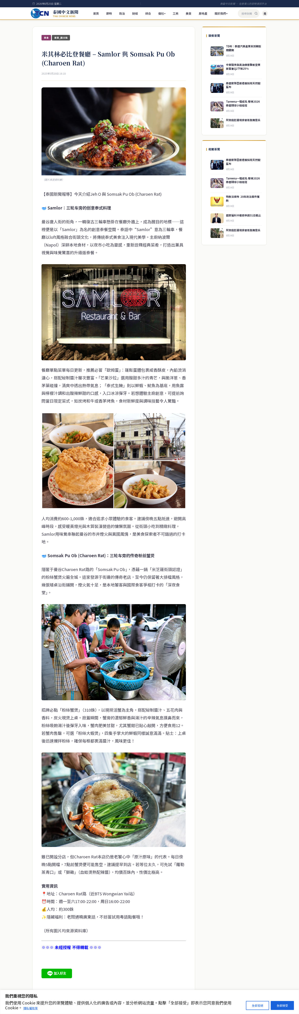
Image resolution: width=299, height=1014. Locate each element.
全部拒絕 (257, 1005)
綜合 (148, 13)
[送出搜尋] (256, 13)
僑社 (161, 13)
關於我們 (221, 13)
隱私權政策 (30, 1008)
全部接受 (282, 1005)
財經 (135, 13)
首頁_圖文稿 (61, 37)
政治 (122, 13)
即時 (109, 13)
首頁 (96, 13)
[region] (149, 1002)
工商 (175, 13)
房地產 (203, 13)
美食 (188, 13)
